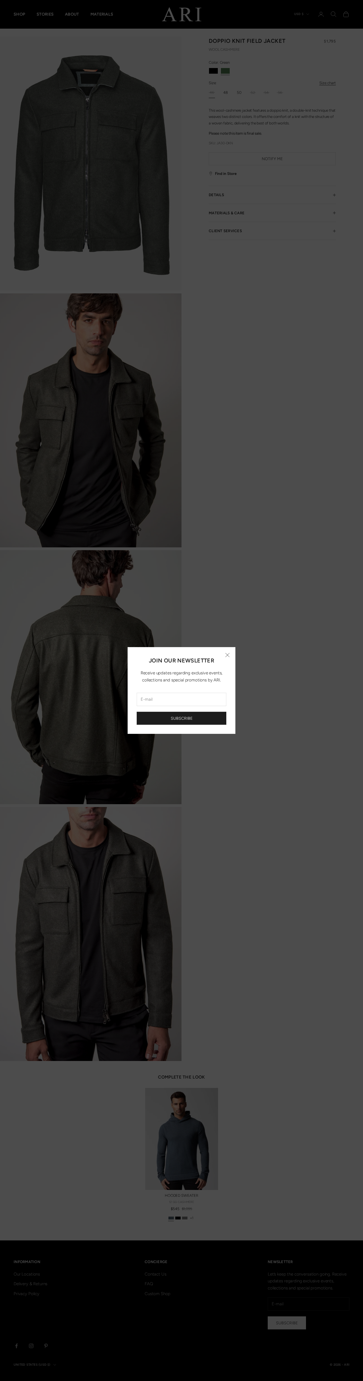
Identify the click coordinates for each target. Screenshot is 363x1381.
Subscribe (182, 718)
